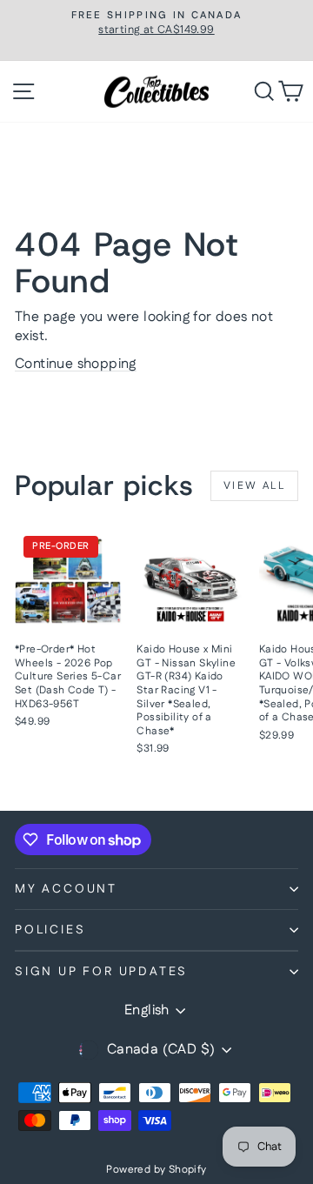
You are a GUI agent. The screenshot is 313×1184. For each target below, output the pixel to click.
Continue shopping (76, 364)
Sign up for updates (101, 971)
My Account (66, 889)
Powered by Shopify (156, 1169)
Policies (50, 930)
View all (254, 485)
